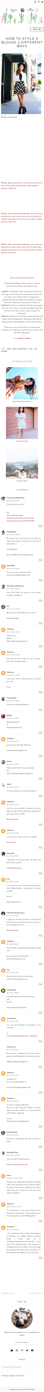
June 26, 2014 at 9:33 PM (13, 568)
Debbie (9, 715)
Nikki (9, 784)
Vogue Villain (17, 1389)
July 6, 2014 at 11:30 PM (12, 993)
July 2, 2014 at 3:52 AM (12, 718)
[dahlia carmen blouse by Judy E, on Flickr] (22, 147)
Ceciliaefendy (12, 698)
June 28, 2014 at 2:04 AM (13, 675)
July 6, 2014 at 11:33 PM (12, 1021)
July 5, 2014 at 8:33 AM (12, 972)
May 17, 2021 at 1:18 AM (13, 1229)
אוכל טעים (11, 566)
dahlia (9, 349)
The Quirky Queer (13, 618)
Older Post (35, 1293)
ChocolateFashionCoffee (15, 498)
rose (8, 879)
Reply (40, 526)
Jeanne (9, 761)
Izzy (8, 606)
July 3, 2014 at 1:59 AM (12, 882)
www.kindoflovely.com (14, 868)
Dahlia (18, 283)
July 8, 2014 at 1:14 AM (12, 1075)
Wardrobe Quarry (13, 930)
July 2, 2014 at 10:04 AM (13, 833)
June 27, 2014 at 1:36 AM (13, 589)
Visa (8, 970)
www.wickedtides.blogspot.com (17, 1036)
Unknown (10, 629)
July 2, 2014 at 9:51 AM (12, 804)
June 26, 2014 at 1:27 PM (13, 501)
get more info (33, 1252)
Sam (32, 278)
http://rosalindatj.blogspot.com (17, 1164)
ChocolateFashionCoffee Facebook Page (20, 518)
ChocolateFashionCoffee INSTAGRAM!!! (20, 521)
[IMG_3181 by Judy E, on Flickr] (22, 257)
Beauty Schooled (12, 819)
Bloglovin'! (33, 1036)
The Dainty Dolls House (15, 586)
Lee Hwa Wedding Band (27, 1216)
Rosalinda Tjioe (12, 1152)
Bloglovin (28, 338)
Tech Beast (10, 1227)
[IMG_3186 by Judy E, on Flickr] (22, 226)
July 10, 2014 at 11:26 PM (13, 1155)
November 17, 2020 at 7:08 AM (15, 1178)
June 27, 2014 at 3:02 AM (13, 609)
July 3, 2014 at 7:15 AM (12, 916)
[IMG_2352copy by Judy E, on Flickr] (22, 195)
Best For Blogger (31, 1389)
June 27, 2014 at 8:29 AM (13, 655)
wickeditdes (11, 1018)
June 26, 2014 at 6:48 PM (13, 534)
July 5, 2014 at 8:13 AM (12, 944)
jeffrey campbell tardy (19, 349)
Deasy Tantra (11, 842)
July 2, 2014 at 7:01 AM (12, 787)
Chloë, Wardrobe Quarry (16, 913)
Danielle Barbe (12, 1132)
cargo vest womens (13, 1193)
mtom (9, 1175)
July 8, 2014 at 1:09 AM (12, 1050)
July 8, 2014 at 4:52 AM (13, 1101)
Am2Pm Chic (11, 990)
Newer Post (9, 1293)
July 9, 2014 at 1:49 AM (12, 1135)
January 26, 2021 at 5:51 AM (14, 1206)
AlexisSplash (11, 532)
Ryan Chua (23, 278)
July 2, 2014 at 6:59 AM (13, 764)
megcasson (10, 853)
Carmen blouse (18, 286)
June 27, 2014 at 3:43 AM (13, 632)
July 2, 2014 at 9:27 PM (12, 856)
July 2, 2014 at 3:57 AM (12, 741)
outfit (30, 349)
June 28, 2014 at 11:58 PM (13, 701)
